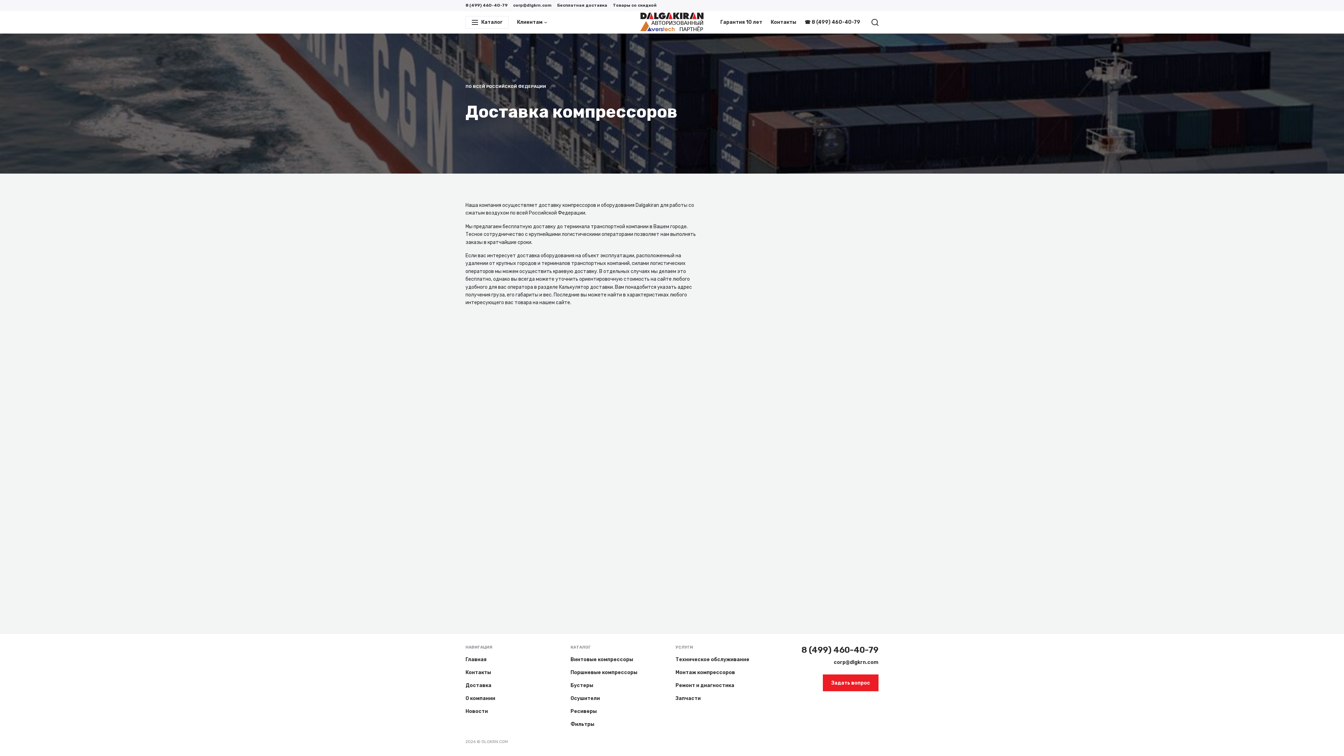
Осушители (585, 698)
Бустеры (581, 685)
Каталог (580, 647)
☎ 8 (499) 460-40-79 (832, 22)
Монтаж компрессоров (705, 673)
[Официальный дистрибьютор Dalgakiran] (672, 22)
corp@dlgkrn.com (532, 5)
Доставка (478, 685)
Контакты (783, 22)
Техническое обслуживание (712, 660)
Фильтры (582, 724)
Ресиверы (583, 711)
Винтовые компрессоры (601, 660)
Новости (476, 711)
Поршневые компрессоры (603, 673)
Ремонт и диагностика (705, 685)
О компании (480, 698)
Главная (475, 660)
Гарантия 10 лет (741, 22)
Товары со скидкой (635, 5)
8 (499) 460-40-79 (486, 5)
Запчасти (688, 698)
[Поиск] (875, 22)
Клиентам (529, 22)
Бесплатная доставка (582, 5)
